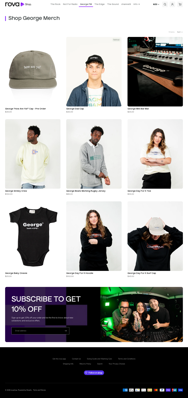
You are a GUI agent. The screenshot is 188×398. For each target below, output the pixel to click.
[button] (180, 32)
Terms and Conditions (126, 359)
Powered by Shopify (25, 390)
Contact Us (76, 359)
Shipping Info (68, 364)
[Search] (165, 4)
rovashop (14, 390)
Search (100, 364)
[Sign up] (65, 330)
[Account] (172, 4)
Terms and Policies (39, 390)
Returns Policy (85, 364)
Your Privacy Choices (117, 364)
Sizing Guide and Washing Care (99, 359)
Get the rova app (59, 359)
